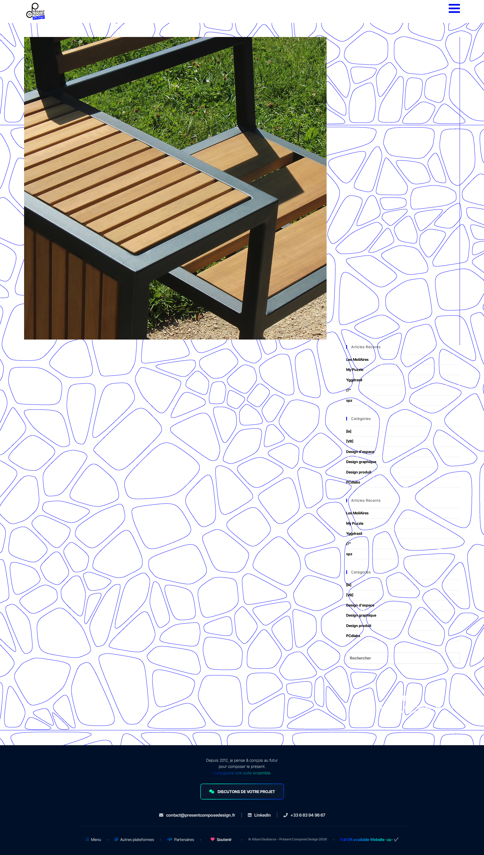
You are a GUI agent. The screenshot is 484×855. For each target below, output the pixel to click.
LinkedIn (262, 815)
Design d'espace (360, 451)
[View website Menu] (454, 8)
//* (348, 390)
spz (349, 400)
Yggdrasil (354, 380)
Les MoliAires (357, 359)
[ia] (348, 431)
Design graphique (361, 461)
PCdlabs (353, 482)
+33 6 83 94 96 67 (307, 815)
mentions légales (403, 711)
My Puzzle (354, 369)
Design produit (358, 472)
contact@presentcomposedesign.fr (200, 815)
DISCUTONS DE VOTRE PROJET (246, 791)
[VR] (349, 441)
